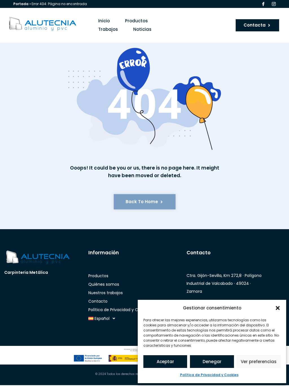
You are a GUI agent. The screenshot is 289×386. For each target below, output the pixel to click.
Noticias (142, 29)
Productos (136, 21)
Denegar (212, 362)
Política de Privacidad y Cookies (209, 374)
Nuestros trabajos (105, 293)
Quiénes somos (103, 284)
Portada (21, 4)
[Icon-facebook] (263, 4)
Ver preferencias (259, 362)
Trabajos (108, 29)
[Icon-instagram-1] (274, 4)
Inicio (104, 21)
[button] (278, 308)
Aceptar (165, 362)
